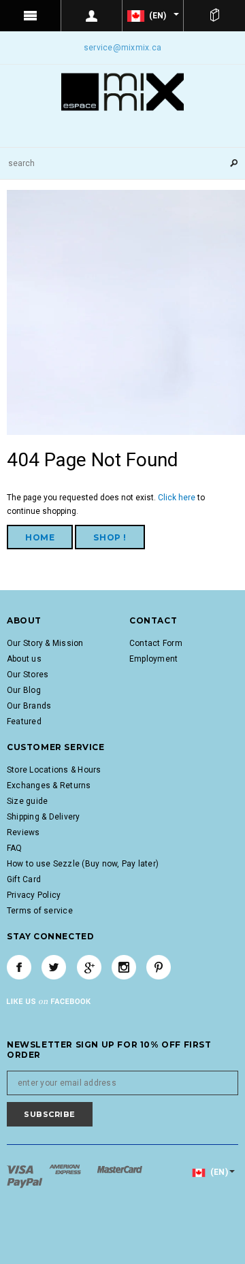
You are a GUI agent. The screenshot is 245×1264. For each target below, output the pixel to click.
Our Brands (29, 706)
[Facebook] (19, 967)
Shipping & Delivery (43, 817)
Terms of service (40, 910)
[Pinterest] (158, 967)
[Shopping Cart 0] (214, 15)
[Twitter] (54, 967)
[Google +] (89, 967)
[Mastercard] (119, 1168)
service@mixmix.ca (122, 47)
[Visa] (21, 1168)
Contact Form (155, 643)
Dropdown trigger (91, 15)
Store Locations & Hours (54, 770)
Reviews (23, 832)
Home (39, 537)
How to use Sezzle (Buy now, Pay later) (83, 864)
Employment (153, 659)
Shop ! (110, 537)
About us (24, 659)
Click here (177, 497)
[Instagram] (124, 967)
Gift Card (24, 879)
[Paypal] (25, 1182)
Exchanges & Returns (49, 785)
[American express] (66, 1168)
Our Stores (27, 674)
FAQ (14, 848)
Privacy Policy (34, 895)
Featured (24, 721)
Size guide (27, 801)
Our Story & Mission (45, 643)
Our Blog (24, 690)
